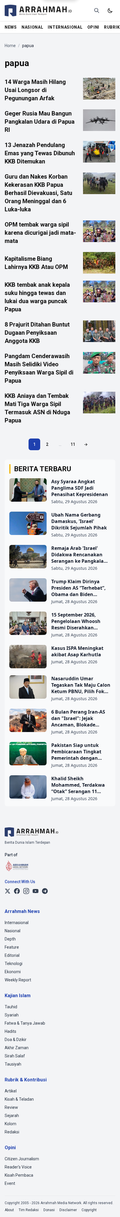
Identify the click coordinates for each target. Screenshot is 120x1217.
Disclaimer (68, 1210)
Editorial (12, 955)
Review (11, 1107)
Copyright (89, 1210)
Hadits (10, 1031)
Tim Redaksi (29, 1210)
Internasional (17, 922)
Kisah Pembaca (19, 1175)
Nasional (12, 930)
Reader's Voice (18, 1167)
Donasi (49, 1210)
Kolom (10, 1123)
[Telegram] (45, 891)
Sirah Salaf (15, 1056)
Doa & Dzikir (16, 1039)
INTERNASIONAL (65, 27)
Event (10, 1183)
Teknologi (13, 963)
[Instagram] (26, 891)
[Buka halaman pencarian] (97, 10)
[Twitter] (7, 891)
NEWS (11, 27)
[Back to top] (107, 1204)
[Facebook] (17, 891)
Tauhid (11, 1006)
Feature (12, 947)
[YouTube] (35, 891)
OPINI (93, 27)
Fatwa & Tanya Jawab (25, 1023)
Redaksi (12, 1132)
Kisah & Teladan (19, 1099)
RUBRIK (112, 27)
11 (72, 444)
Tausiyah (13, 1064)
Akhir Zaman (17, 1047)
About (9, 1210)
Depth (10, 939)
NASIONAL (32, 27)
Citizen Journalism (22, 1158)
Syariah (12, 1015)
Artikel (11, 1091)
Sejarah (12, 1115)
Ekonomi (13, 971)
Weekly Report (18, 980)
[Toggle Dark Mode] (110, 10)
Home (10, 45)
